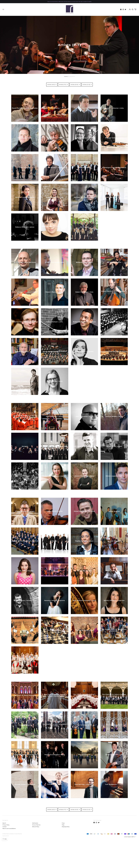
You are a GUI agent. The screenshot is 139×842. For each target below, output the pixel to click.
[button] (132, 9)
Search (4, 823)
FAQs (63, 824)
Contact (5, 826)
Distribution (35, 823)
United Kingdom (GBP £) (129, 836)
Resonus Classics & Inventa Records (14, 833)
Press (63, 823)
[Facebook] (121, 9)
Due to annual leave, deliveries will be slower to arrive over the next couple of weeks (69, 1)
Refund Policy (35, 826)
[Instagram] (123, 9)
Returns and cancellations (9, 828)
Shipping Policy (65, 826)
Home (65, 76)
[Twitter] (125, 9)
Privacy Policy (6, 824)
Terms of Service (36, 824)
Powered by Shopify (6, 835)
